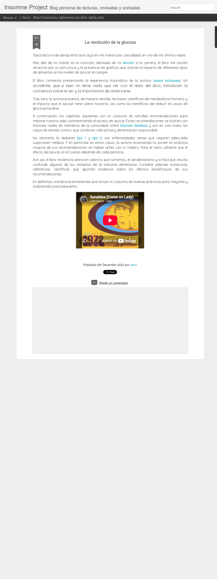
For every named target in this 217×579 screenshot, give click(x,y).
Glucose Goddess (134, 125)
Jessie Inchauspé (167, 80)
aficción (128, 62)
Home (26, 17)
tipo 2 (97, 137)
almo (133, 265)
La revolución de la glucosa (110, 42)
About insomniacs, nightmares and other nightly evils (68, 17)
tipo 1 (81, 137)
